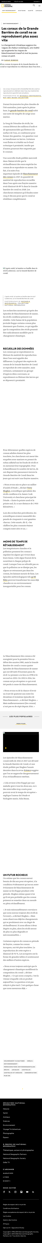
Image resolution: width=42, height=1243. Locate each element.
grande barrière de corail (21, 111)
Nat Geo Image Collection (16, 97)
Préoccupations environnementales (19, 1066)
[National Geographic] (3, 5)
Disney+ (37, 1)
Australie (26, 1069)
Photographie (8, 1133)
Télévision (18, 1)
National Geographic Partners (15, 1154)
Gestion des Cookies (10, 1220)
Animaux (15, 1069)
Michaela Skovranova (30, 96)
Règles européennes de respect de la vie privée (19, 1212)
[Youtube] (28, 1192)
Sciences (6, 1121)
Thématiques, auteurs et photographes (18, 1150)
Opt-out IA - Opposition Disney (13, 1228)
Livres (6, 1177)
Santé (30, 10)
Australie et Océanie (13, 1072)
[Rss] (33, 1192)
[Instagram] (16, 1192)
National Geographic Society (14, 1158)
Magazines (6, 1)
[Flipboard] (22, 1192)
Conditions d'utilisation (11, 1208)
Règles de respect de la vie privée (14, 1204)
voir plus (21, 723)
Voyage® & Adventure (11, 1129)
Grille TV (6, 1162)
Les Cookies (7, 1216)
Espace (6, 1137)
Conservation (31, 1072)
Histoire (22, 10)
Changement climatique (14, 1061)
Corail (30, 1061)
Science (27, 770)
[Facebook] (4, 1192)
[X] (10, 1192)
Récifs (6, 1069)
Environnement (9, 10)
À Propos (6, 1224)
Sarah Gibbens (11, 60)
